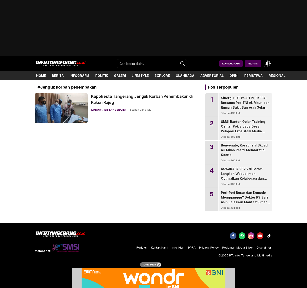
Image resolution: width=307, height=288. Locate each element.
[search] (182, 63)
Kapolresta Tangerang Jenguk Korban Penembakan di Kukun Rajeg (142, 99)
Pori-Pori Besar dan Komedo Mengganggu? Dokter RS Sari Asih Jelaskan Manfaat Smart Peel (244, 200)
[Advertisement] (153, 54)
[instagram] (251, 235)
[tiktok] (269, 235)
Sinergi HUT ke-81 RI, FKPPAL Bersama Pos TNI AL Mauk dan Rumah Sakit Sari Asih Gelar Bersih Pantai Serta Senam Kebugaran (245, 107)
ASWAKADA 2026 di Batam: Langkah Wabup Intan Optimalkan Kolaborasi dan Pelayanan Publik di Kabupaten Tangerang (242, 178)
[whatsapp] (242, 235)
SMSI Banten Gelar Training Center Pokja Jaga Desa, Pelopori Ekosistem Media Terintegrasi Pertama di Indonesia (243, 131)
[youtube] (260, 235)
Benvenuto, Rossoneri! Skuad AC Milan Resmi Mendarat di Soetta (244, 150)
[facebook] (233, 235)
